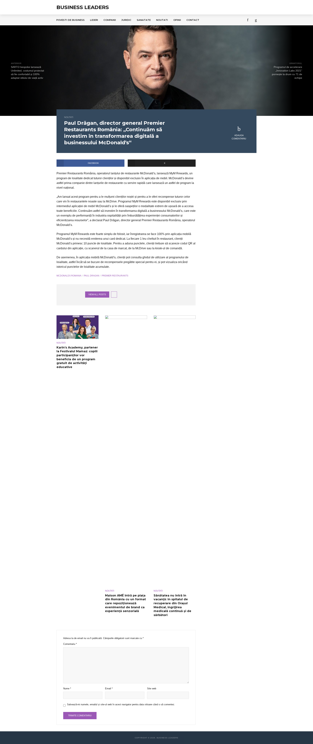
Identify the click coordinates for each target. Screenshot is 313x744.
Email (109, 688)
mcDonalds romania (69, 275)
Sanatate (144, 19)
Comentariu (70, 644)
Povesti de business (70, 19)
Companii (109, 19)
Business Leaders (83, 7)
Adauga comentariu (239, 137)
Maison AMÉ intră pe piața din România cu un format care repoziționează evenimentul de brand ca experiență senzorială (125, 603)
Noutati (162, 19)
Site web (151, 688)
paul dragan (91, 275)
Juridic (126, 19)
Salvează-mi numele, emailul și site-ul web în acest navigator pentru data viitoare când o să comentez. (121, 704)
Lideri (94, 19)
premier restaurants (115, 275)
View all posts (97, 294)
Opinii (177, 19)
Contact (192, 19)
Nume (67, 688)
